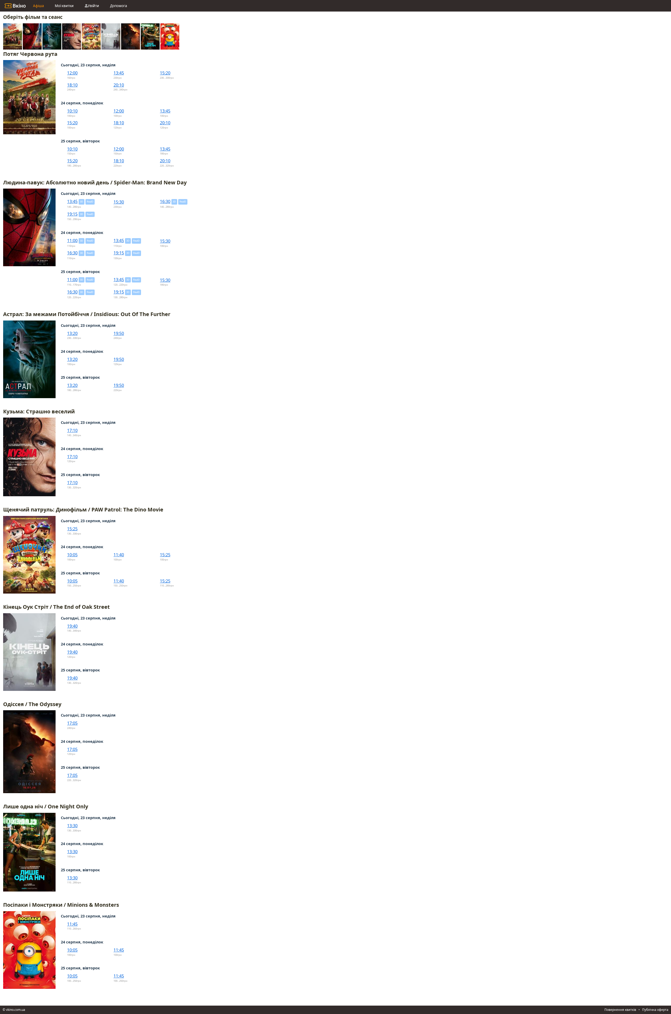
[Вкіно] (15, 5)
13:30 (72, 826)
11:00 (72, 240)
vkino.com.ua (15, 1009)
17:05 (72, 723)
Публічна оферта (655, 1009)
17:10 (72, 430)
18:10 (72, 85)
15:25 (72, 529)
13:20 (72, 333)
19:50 (118, 333)
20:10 (118, 85)
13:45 (118, 73)
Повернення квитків (620, 1009)
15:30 (118, 202)
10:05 (72, 555)
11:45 (72, 924)
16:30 (165, 201)
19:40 (72, 626)
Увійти (93, 5)
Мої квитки (64, 5)
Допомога (118, 5)
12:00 (72, 73)
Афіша (38, 5)
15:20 (165, 73)
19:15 (72, 214)
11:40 (118, 555)
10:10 (72, 111)
